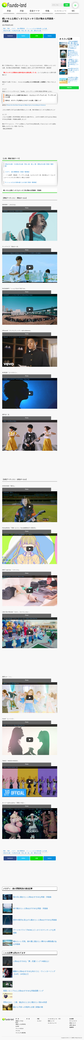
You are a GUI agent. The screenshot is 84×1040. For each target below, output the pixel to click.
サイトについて (73, 1021)
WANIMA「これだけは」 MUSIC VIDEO (13, 211)
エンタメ (39, 1021)
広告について (72, 1023)
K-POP (17, 1026)
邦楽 (9, 11)
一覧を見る (69, 87)
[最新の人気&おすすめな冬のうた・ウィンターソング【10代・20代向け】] (30, 977)
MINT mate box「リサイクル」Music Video (13, 576)
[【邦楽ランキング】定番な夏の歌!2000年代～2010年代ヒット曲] (63, 66)
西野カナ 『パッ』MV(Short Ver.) (11, 683)
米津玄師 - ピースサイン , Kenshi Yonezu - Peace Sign (16, 379)
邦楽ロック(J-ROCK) (21, 1024)
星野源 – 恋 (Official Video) (9, 421)
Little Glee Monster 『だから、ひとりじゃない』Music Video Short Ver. (20, 618)
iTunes (26, 207)
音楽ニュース (51, 1021)
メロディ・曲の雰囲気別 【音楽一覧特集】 (17, 172)
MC (73, 11)
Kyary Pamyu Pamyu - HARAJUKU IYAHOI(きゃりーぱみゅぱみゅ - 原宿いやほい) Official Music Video (28, 809)
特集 (47, 11)
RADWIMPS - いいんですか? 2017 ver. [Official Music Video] (17, 295)
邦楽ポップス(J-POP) (19, 1021)
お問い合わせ (72, 1025)
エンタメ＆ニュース (60, 11)
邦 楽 (17, 1018)
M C (60, 1018)
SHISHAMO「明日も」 (8, 492)
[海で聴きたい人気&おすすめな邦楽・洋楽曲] (30, 913)
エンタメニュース (52, 1023)
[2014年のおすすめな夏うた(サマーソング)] (63, 75)
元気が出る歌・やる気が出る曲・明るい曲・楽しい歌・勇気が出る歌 (22, 30)
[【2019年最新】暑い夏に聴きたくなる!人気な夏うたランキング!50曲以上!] (63, 48)
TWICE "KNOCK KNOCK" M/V (10, 767)
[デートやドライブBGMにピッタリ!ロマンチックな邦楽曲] (30, 935)
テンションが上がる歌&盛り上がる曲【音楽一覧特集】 (21, 182)
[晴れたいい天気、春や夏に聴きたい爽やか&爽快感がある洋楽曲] (30, 947)
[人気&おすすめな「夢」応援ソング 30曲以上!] (30, 965)
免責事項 (71, 1027)
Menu (77, 5)
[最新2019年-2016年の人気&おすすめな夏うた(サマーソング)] (63, 57)
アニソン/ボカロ (19, 1028)
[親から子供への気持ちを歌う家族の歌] (30, 1011)
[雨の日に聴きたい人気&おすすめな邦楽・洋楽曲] (30, 901)
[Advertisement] (29, 51)
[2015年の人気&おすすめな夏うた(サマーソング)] (63, 84)
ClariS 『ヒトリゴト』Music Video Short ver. (14, 725)
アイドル (18, 1030)
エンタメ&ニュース (52, 1018)
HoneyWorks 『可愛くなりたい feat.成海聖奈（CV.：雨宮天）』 (18, 534)
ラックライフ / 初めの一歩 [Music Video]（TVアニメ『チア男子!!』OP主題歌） (22, 253)
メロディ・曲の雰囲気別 (18, 28)
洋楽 (22, 11)
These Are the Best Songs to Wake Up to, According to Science (26, 105)
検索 (66, 5)
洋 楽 (28, 1018)
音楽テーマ (35, 11)
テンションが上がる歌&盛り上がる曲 (36, 28)
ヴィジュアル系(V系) (21, 1032)
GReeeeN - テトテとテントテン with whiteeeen (14, 337)
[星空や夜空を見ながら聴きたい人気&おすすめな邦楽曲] (30, 924)
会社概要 (71, 1018)
